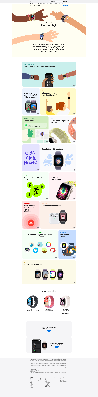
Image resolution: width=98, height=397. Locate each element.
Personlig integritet (62, 380)
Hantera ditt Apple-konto (40, 378)
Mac (30, 379)
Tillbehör (31, 386)
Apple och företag (55, 378)
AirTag (31, 385)
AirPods (31, 383)
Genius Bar (46, 379)
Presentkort (31, 387)
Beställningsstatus (47, 385)
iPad (30, 380)
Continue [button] (65, 1)
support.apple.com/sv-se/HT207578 (62, 359)
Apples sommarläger (47, 382)
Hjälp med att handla (47, 386)
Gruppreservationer (47, 381)
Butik (30, 378)
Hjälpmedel (61, 378)
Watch (31, 382)
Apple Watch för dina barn (35, 5)
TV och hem (31, 384)
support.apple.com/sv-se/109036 (57, 360)
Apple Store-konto (40, 379)
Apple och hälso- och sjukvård (56, 385)
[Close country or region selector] (67, 1)
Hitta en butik (46, 378)
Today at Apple (46, 380)
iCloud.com (39, 380)
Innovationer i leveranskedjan (63, 381)
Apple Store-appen (47, 383)
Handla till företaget (55, 379)
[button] (56, 1)
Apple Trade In (46, 384)
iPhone (31, 381)
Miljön (60, 379)
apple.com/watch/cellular (33, 359)
